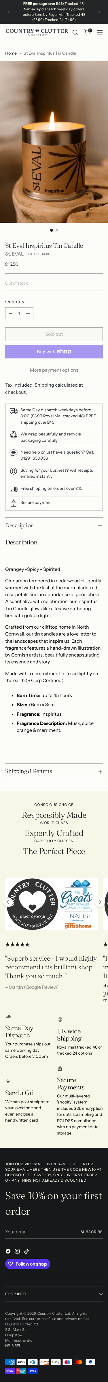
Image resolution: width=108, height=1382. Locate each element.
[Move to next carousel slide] (100, 902)
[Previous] (8, 12)
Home (11, 53)
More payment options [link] (54, 370)
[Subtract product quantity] (10, 313)
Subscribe (92, 1232)
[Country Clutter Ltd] (37, 32)
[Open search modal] (75, 33)
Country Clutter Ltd (53, 1313)
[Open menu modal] (100, 33)
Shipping (44, 385)
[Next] (99, 12)
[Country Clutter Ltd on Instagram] (17, 1252)
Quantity (14, 301)
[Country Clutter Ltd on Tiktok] (27, 1252)
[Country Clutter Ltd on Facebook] (8, 1252)
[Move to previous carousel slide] (8, 902)
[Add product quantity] (28, 313)
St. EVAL (14, 254)
